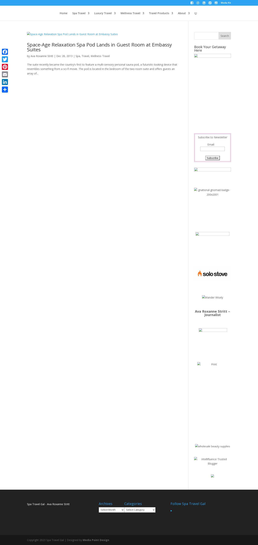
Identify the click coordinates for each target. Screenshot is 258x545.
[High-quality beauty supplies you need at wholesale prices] (212, 446)
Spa (78, 56)
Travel (85, 56)
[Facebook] (5, 52)
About (182, 13)
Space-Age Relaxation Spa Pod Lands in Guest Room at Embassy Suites (99, 47)
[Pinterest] (5, 67)
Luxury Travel (103, 13)
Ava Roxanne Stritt (42, 56)
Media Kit (226, 3)
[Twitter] (5, 59)
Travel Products (159, 13)
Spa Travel (79, 13)
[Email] (5, 74)
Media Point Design (96, 540)
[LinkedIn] (5, 82)
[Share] (5, 89)
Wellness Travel (130, 13)
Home (63, 13)
